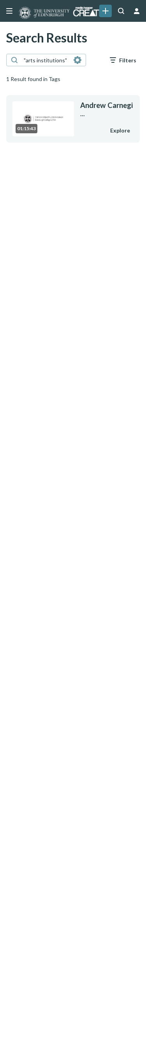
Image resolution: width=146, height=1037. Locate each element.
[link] (105, 11)
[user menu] (136, 11)
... (106, 109)
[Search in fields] (77, 60)
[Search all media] (121, 11)
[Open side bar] (9, 11)
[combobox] (45, 60)
